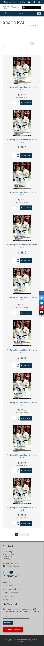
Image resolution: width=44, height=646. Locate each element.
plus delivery (24, 97)
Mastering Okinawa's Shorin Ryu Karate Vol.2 (22, 193)
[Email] (41, 312)
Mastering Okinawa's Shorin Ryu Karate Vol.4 (22, 298)
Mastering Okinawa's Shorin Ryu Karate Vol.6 (22, 403)
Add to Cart (27, 103)
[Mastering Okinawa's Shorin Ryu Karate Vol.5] (22, 333)
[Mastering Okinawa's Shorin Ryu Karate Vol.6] (22, 386)
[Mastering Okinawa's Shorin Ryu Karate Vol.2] (22, 175)
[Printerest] (41, 307)
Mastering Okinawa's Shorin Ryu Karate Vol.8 (22, 508)
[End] (27, 534)
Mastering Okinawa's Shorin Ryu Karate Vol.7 (22, 456)
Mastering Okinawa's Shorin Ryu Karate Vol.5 (22, 351)
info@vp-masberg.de (13, 566)
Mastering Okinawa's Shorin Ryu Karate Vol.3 (22, 246)
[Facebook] (41, 293)
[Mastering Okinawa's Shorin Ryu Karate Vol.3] (22, 228)
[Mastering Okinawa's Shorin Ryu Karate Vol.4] (22, 280)
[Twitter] (41, 297)
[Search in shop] (32, 43)
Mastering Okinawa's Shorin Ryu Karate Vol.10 (22, 140)
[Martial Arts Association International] (31, 7)
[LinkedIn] (41, 302)
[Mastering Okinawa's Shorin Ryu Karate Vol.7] (22, 438)
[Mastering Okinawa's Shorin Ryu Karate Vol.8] (22, 491)
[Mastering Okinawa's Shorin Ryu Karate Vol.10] (22, 123)
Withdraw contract (13, 629)
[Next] (23, 534)
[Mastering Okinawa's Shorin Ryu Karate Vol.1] (22, 70)
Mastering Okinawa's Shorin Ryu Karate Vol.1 (22, 88)
